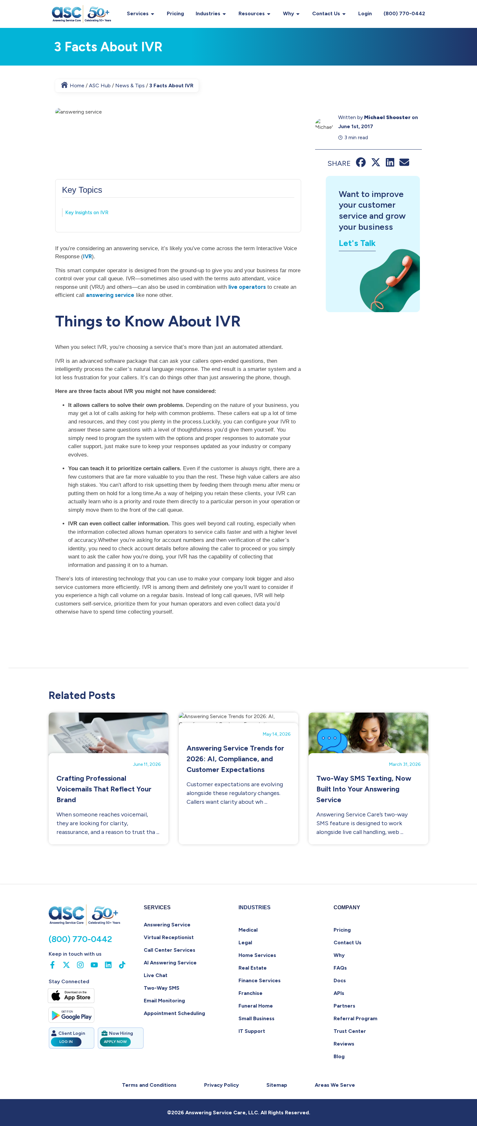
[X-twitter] (66, 965)
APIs (339, 993)
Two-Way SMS (161, 988)
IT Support (251, 1031)
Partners (344, 1006)
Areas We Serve (335, 1085)
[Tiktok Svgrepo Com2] (122, 965)
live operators (247, 287)
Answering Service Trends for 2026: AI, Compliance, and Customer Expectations (235, 759)
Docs (340, 980)
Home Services (257, 955)
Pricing (175, 13)
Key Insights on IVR (86, 212)
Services (138, 13)
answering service (110, 295)
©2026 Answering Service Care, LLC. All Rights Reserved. (238, 1112)
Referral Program (355, 1018)
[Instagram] (80, 965)
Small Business (256, 1018)
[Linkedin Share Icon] (390, 165)
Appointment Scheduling (174, 1013)
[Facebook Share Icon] (361, 165)
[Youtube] (94, 965)
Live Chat (155, 975)
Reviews (344, 1044)
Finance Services (259, 980)
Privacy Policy (221, 1085)
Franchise (250, 993)
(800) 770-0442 (404, 13)
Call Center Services (169, 950)
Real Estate (252, 968)
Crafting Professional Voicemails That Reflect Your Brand (104, 789)
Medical (248, 930)
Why (288, 13)
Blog (339, 1056)
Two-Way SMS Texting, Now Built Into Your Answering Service (363, 789)
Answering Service (167, 925)
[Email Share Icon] (404, 165)
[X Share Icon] (376, 165)
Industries (208, 13)
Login (365, 13)
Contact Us (326, 13)
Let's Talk (357, 243)
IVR (87, 256)
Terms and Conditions (149, 1085)
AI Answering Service (170, 963)
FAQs (340, 968)
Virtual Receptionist (169, 937)
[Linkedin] (108, 965)
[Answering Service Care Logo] (82, 14)
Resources (251, 13)
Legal (245, 942)
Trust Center (350, 1031)
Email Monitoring (164, 1000)
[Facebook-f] (52, 965)
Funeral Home (255, 1006)
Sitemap (276, 1085)
